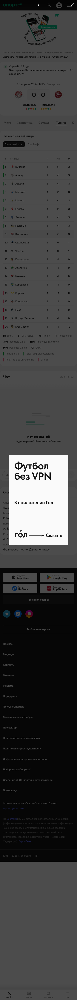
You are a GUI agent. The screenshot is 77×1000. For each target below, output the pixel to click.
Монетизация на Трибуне (18, 717)
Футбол (16, 52)
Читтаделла (48, 104)
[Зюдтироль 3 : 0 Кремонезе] (29, 109)
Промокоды (10, 790)
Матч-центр (28, 52)
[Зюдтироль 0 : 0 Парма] (33, 109)
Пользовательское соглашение (22, 738)
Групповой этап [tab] (14, 144)
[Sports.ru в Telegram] (7, 614)
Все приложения (38, 599)
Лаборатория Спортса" (16, 769)
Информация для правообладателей (25, 759)
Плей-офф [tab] (34, 144)
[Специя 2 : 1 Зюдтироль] (26, 109)
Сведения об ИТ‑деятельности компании (28, 780)
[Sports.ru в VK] (18, 614)
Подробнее (25, 841)
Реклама (8, 685)
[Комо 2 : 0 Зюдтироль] (31, 109)
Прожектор (10, 727)
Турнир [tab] (61, 122)
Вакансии (8, 675)
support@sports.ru (13, 808)
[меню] (69, 5)
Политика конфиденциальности (22, 748)
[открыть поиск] (49, 5)
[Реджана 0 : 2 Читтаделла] (48, 109)
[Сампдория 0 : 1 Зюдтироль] (35, 109)
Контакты (8, 664)
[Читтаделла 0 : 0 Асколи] (50, 109)
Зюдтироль (29, 104)
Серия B (40, 52)
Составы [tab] (44, 122)
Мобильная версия (38, 629)
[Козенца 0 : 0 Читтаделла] (41, 109)
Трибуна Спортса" (13, 706)
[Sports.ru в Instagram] (29, 614)
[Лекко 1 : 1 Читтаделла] (46, 109)
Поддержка (10, 696)
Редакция (8, 654)
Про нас (8, 643)
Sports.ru (12, 818)
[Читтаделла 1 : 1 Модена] (43, 109)
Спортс (6, 52)
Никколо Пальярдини (33, 528)
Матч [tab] (7, 122)
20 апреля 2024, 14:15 (31, 84)
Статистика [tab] (25, 122)
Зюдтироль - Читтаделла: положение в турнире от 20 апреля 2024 (35, 56)
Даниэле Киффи (39, 549)
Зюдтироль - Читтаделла (59, 52)
